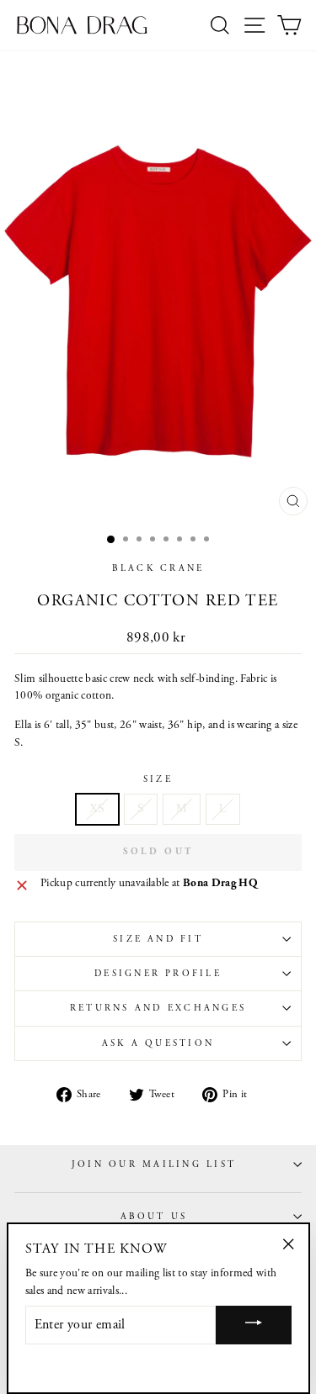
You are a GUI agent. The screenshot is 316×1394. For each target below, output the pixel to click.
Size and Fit (158, 939)
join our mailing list (154, 1164)
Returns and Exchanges (158, 1008)
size (158, 779)
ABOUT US (154, 1216)
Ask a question (158, 1043)
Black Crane (158, 568)
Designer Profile (158, 973)
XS (97, 808)
